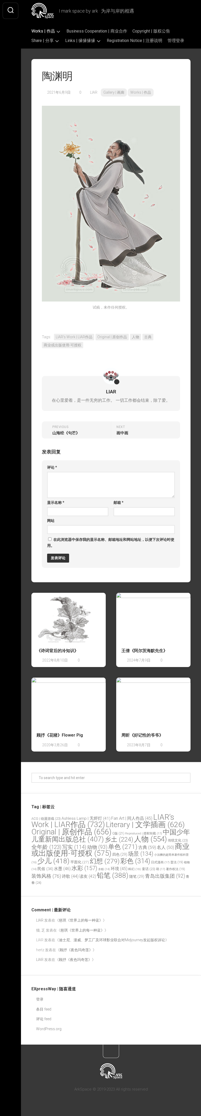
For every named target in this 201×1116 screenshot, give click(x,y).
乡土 (119, 839)
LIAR (93, 92)
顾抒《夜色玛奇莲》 (76, 950)
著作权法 (175, 869)
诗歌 (70, 876)
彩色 (135, 861)
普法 (176, 862)
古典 (148, 337)
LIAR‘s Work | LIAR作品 (74, 337)
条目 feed (43, 1009)
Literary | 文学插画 (145, 824)
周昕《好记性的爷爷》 (142, 735)
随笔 (136, 876)
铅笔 (113, 875)
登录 (39, 999)
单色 (122, 846)
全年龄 (46, 847)
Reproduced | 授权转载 (143, 833)
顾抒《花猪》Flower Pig (60, 735)
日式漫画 (160, 862)
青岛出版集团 (165, 876)
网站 (50, 521)
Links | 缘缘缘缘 (80, 40)
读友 (87, 876)
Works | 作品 (43, 31)
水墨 (62, 868)
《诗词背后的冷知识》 (58, 650)
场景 (140, 853)
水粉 (104, 869)
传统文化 (178, 840)
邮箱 (119, 502)
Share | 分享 (42, 40)
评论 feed (43, 1019)
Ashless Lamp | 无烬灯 (86, 818)
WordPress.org (49, 1029)
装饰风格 (46, 876)
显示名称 (55, 502)
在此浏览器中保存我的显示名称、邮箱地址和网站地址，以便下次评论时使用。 (110, 542)
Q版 (118, 833)
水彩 (84, 868)
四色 (119, 854)
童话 (148, 869)
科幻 (134, 869)
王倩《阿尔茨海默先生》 (144, 650)
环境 (119, 868)
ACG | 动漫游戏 (46, 819)
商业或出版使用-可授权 (62, 345)
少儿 (53, 861)
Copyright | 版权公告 (151, 31)
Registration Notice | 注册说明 (134, 40)
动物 (97, 847)
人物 (135, 337)
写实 (74, 847)
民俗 (45, 868)
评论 (52, 467)
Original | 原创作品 (112, 337)
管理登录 (176, 40)
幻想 (105, 861)
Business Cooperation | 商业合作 (96, 31)
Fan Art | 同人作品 (131, 818)
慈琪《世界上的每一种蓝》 (81, 920)
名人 (165, 847)
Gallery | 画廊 (113, 92)
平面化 (79, 862)
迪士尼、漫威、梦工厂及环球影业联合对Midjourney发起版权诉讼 (112, 940)
